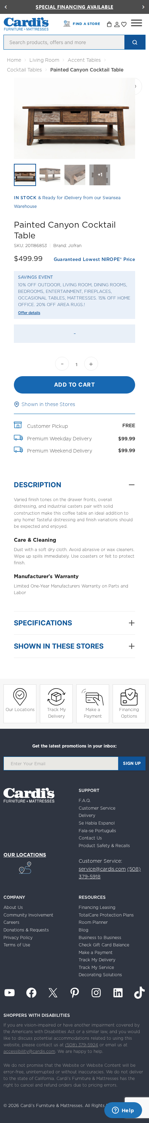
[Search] (134, 42)
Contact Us (90, 838)
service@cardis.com (102, 869)
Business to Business (100, 937)
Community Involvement (28, 915)
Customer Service (97, 808)
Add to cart (74, 384)
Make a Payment (93, 713)
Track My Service (96, 967)
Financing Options (129, 713)
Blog (83, 930)
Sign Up (132, 763)
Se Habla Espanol (97, 823)
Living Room (44, 60)
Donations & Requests (26, 930)
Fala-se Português (97, 831)
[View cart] (110, 25)
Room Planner (93, 922)
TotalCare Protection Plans (106, 915)
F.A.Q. (85, 800)
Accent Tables (84, 60)
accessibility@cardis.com (29, 1051)
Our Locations (20, 709)
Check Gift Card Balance (104, 945)
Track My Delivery (56, 713)
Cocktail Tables (24, 69)
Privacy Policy (18, 937)
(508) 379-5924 (81, 1045)
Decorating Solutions (100, 975)
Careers (11, 922)
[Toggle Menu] (136, 22)
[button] (5, 7)
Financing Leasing (97, 907)
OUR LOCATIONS (24, 854)
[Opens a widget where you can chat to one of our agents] (123, 1111)
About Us (13, 907)
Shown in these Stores (48, 404)
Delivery (87, 815)
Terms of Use (16, 945)
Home (14, 60)
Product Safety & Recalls (104, 845)
